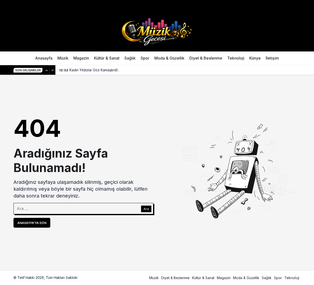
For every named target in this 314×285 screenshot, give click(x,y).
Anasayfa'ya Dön (31, 223)
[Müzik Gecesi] (157, 31)
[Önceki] (47, 70)
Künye (255, 58)
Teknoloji (235, 58)
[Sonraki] (52, 70)
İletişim (272, 58)
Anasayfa (43, 58)
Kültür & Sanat (106, 58)
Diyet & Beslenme (205, 58)
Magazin (81, 58)
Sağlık (130, 58)
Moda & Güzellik (169, 58)
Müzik (62, 58)
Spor (145, 58)
